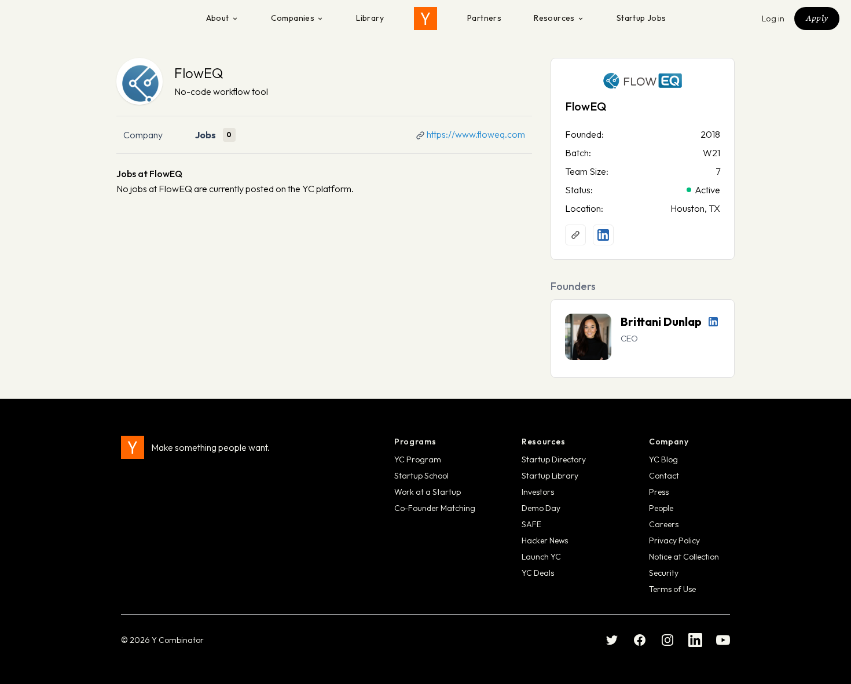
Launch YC (541, 556)
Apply (817, 18)
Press (659, 492)
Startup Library (550, 475)
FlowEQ (198, 73)
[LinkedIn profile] (603, 235)
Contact (664, 475)
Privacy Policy (674, 540)
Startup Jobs (641, 18)
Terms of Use (672, 589)
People (661, 508)
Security (663, 573)
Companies (293, 18)
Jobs (205, 135)
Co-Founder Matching (434, 508)
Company (143, 135)
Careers (663, 524)
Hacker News (545, 540)
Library (370, 18)
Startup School (421, 475)
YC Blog (663, 459)
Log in (773, 18)
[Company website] (575, 235)
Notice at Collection (684, 556)
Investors (538, 492)
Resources (554, 18)
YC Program (417, 459)
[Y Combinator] (425, 18)
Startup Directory (554, 459)
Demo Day (541, 508)
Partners (484, 18)
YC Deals (538, 573)
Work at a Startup (427, 492)
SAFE (531, 524)
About (217, 18)
